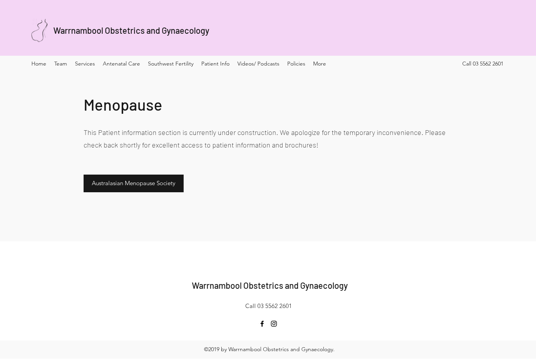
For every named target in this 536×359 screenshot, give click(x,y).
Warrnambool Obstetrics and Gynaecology (131, 30)
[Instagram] (274, 324)
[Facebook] (262, 324)
